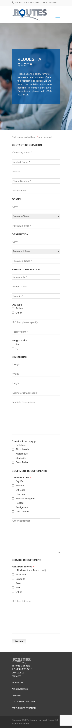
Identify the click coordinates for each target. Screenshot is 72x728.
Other (19, 312)
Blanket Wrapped (25, 498)
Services (16, 676)
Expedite (20, 578)
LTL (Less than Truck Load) (31, 570)
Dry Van (20, 481)
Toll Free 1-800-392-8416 (27, 2)
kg (17, 348)
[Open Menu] (57, 15)
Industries (17, 683)
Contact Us (51, 2)
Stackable (21, 458)
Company (16, 695)
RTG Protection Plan (23, 702)
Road (18, 583)
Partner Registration (24, 708)
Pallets (19, 308)
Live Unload (22, 511)
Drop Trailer (22, 462)
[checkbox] (13, 445)
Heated (20, 502)
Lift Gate (20, 489)
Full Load (21, 574)
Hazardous (22, 453)
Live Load (21, 494)
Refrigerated (22, 507)
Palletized (21, 445)
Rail (18, 587)
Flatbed (20, 485)
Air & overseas (20, 689)
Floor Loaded (23, 449)
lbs (17, 344)
